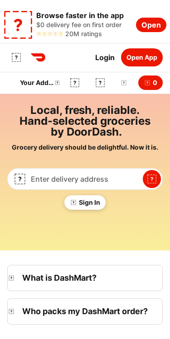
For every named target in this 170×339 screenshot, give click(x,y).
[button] (122, 82)
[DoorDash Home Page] (38, 57)
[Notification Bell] (124, 82)
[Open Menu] (16, 57)
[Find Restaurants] (152, 179)
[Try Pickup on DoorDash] (100, 83)
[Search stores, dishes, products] (75, 83)
